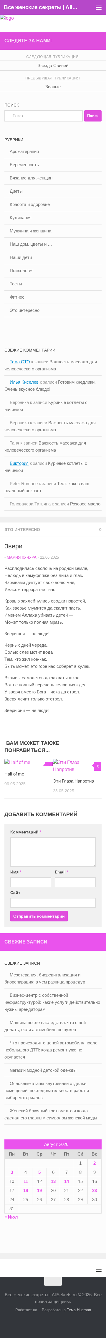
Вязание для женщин (31, 177)
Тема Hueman (79, 1310)
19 (39, 1190)
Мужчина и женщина (30, 230)
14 (66, 1181)
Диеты (16, 191)
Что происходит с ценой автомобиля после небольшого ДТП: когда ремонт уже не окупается (50, 1049)
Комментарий (25, 832)
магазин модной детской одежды (43, 1070)
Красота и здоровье (30, 204)
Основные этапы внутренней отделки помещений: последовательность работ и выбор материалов (46, 1090)
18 (25, 1190)
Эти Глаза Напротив (73, 780)
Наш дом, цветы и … (31, 244)
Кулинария (21, 217)
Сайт (15, 892)
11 (26, 1181)
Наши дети (21, 257)
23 (94, 1190)
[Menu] (98, 7)
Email (61, 872)
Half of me (14, 773)
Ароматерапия (24, 151)
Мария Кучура (22, 557)
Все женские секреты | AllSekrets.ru (42, 7)
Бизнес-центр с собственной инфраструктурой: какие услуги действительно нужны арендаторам (52, 1002)
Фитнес (17, 296)
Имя (15, 872)
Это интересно (22, 529)
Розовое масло (85, 503)
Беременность (24, 164)
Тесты (16, 283)
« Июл (11, 1216)
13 (53, 1181)
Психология (22, 270)
